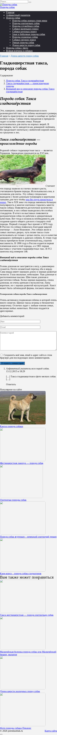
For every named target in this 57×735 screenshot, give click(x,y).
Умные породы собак (23, 42)
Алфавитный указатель (18, 15)
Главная (10, 12)
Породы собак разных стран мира (29, 20)
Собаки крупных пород (24, 31)
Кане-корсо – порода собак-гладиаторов (20, 573)
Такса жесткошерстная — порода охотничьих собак (27, 615)
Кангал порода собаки (11, 426)
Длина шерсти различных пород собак (20, 691)
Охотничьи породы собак (13, 500)
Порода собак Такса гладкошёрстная (25, 80)
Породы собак (7, 7)
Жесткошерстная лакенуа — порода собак (21, 463)
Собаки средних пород (24, 39)
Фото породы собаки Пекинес (15, 728)
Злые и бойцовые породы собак (28, 34)
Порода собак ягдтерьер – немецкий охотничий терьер (28, 536)
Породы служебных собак (25, 26)
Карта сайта (51, 731)
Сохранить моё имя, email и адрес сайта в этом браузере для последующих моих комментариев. (26, 356)
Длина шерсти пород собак (26, 45)
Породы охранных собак (25, 37)
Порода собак (13, 18)
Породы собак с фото (17, 48)
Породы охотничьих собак (26, 23)
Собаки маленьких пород (25, 29)
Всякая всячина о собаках (19, 50)
